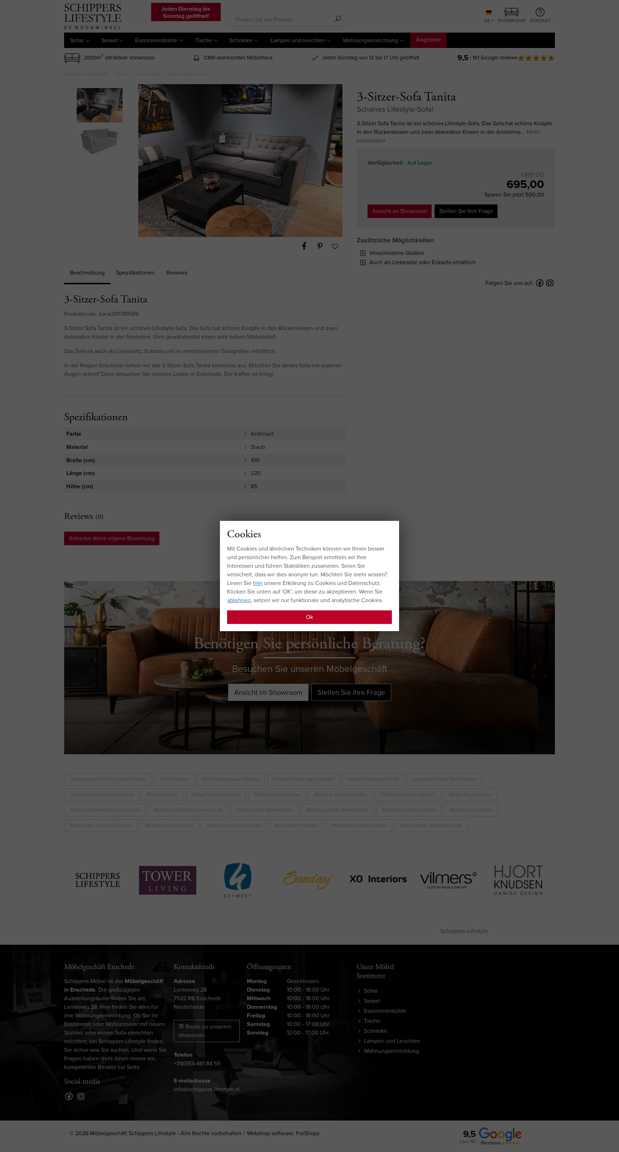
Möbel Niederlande (470, 794)
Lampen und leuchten (297, 40)
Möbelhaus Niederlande (233, 825)
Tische (203, 40)
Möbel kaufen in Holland (408, 794)
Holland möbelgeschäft (373, 779)
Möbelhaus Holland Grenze (101, 825)
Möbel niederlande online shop (105, 810)
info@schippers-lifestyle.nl (207, 1089)
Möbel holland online (277, 794)
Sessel (109, 40)
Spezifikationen (135, 272)
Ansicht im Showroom (399, 211)
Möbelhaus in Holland (169, 825)
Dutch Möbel (174, 779)
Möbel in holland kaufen (340, 794)
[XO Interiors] (308, 878)
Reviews (176, 272)
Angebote (428, 39)
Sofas (76, 40)
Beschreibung (87, 272)
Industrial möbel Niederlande (444, 779)
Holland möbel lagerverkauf (303, 779)
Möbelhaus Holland (471, 810)
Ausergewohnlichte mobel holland (108, 779)
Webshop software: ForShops (283, 1133)
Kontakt (540, 20)
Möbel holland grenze (216, 794)
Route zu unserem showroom (204, 1030)
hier (258, 583)
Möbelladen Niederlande (359, 825)
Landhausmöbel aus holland (102, 794)
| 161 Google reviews (493, 58)
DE (487, 20)
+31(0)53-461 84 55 (197, 1063)
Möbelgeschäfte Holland (409, 810)
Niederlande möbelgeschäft (431, 825)
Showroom (512, 20)
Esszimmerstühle (156, 40)
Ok (309, 617)
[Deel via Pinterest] (323, 246)
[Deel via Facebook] (308, 246)
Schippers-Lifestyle (464, 931)
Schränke (241, 40)
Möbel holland (162, 794)
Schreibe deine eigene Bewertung (112, 538)
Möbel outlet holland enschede (188, 810)
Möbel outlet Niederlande (264, 810)
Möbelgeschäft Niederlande (337, 810)
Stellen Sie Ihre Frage (466, 211)
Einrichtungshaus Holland (230, 779)
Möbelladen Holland (296, 825)
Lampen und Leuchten (392, 1041)
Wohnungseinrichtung (370, 40)
